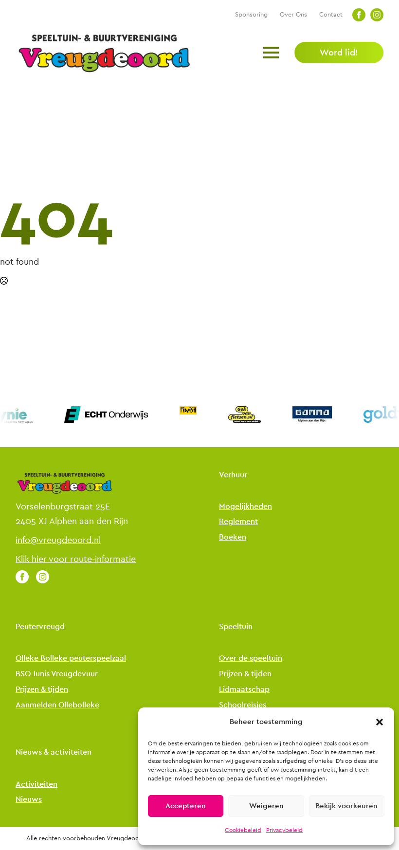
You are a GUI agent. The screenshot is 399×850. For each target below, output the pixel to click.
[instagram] (376, 14)
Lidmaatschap (244, 689)
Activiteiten (36, 784)
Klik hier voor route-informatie (76, 559)
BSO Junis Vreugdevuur (57, 674)
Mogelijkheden (245, 506)
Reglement (238, 521)
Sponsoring (251, 14)
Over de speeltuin (250, 658)
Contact (331, 14)
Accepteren (185, 806)
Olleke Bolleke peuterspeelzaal (71, 658)
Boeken (232, 537)
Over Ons (293, 14)
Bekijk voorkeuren (346, 806)
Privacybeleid (284, 830)
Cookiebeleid (243, 830)
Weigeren (266, 806)
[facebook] (358, 14)
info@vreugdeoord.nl (58, 540)
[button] (379, 722)
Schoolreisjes (242, 705)
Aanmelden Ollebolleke (57, 705)
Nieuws (29, 799)
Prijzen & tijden (42, 689)
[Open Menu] (271, 52)
